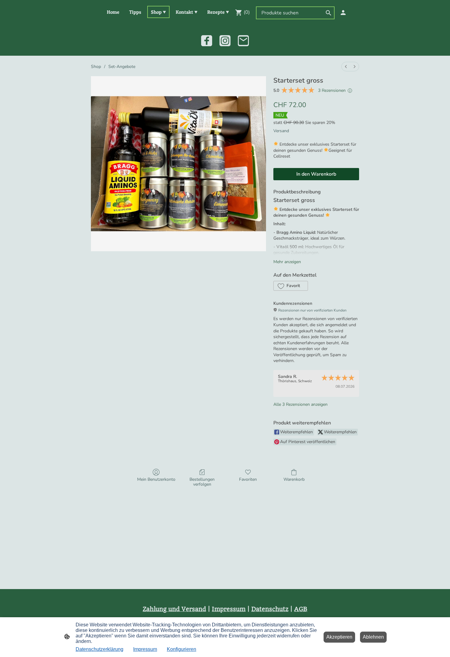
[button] (290, 286)
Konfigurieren (181, 649)
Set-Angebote (121, 66)
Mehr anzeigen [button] (287, 262)
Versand (281, 131)
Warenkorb (294, 479)
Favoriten (248, 479)
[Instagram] (225, 40)
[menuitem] (346, 66)
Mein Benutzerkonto (156, 479)
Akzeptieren (339, 637)
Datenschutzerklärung (99, 649)
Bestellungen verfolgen (202, 481)
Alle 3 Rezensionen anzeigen (300, 404)
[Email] (243, 40)
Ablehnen (373, 637)
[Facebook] (206, 40)
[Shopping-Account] (343, 12)
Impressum (145, 649)
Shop (96, 66)
